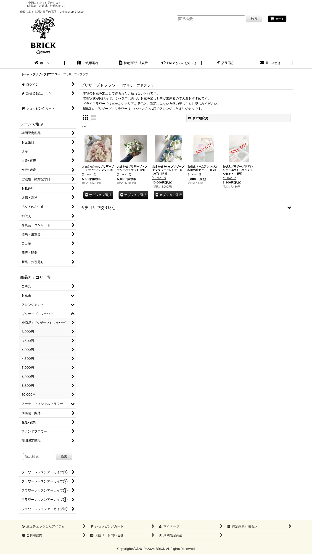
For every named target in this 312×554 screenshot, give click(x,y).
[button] (186, 207)
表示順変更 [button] (200, 118)
